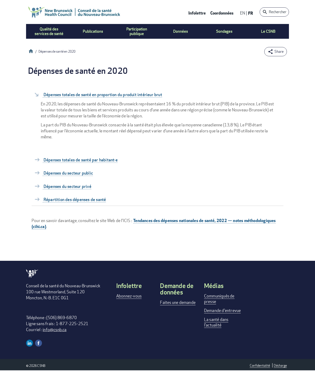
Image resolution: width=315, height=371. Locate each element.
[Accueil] (74, 12)
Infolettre (197, 13)
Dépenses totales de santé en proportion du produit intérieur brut (102, 94)
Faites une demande (178, 302)
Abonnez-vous (129, 296)
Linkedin (29, 343)
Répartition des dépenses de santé (74, 199)
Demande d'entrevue (222, 310)
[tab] (157, 94)
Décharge (280, 365)
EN (242, 13)
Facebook (38, 343)
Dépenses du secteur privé (67, 186)
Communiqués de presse (219, 298)
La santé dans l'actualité (216, 322)
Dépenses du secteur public (68, 173)
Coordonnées (221, 13)
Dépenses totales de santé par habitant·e (80, 160)
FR (250, 13)
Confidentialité (260, 365)
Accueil (31, 50)
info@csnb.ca (54, 329)
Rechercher (277, 11)
